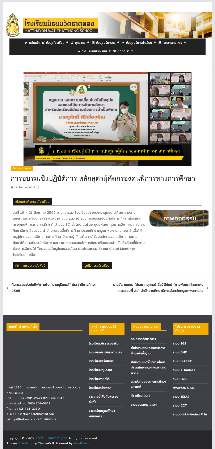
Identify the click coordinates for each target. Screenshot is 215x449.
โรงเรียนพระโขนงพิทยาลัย (105, 352)
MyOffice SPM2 (184, 387)
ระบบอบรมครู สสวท (144, 404)
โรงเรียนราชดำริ (99, 379)
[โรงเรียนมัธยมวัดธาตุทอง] (107, 15)
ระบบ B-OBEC (182, 361)
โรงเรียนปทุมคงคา (100, 370)
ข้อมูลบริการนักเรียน (139, 42)
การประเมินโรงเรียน (94, 51)
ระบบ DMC (180, 352)
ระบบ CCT (180, 405)
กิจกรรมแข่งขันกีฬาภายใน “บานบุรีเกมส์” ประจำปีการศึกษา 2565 (54, 287)
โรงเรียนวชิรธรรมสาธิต (104, 343)
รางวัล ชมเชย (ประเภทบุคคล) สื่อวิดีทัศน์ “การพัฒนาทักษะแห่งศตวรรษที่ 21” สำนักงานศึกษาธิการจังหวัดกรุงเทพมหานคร (158, 287)
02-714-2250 (29, 408)
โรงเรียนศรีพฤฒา (100, 387)
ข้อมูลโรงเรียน (55, 42)
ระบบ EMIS (180, 379)
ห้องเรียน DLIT (140, 395)
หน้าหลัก (34, 42)
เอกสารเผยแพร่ (172, 42)
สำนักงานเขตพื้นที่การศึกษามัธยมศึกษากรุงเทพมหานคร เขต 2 (148, 367)
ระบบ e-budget (184, 370)
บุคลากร (80, 42)
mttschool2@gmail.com (37, 414)
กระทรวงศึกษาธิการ (143, 339)
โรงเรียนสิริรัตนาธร (101, 361)
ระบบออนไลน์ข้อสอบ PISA (190, 414)
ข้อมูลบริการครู (105, 42)
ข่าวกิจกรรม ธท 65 (21, 168)
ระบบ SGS (179, 343)
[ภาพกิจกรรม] (175, 218)
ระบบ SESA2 (181, 396)
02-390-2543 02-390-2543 (42, 398)
